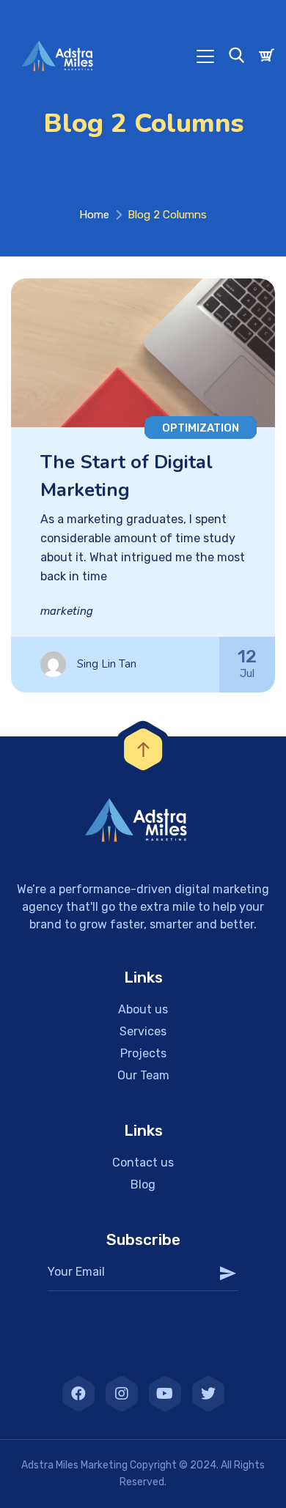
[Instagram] (122, 1393)
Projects (143, 1053)
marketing (66, 611)
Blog (143, 1184)
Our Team (143, 1075)
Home (94, 214)
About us (143, 1009)
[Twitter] (208, 1393)
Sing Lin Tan (106, 664)
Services (143, 1031)
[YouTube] (165, 1393)
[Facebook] (78, 1393)
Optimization (200, 428)
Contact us (143, 1162)
